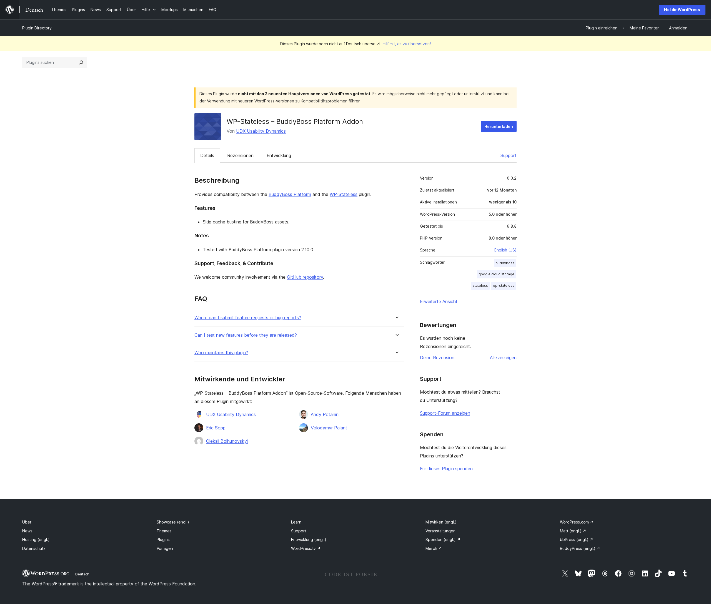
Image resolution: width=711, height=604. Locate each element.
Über (26, 522)
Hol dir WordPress (682, 9)
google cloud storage (496, 274)
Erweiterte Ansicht (438, 301)
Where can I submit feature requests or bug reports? (247, 317)
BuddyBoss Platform (290, 194)
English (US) (505, 250)
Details (207, 155)
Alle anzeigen (503, 357)
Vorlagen (165, 548)
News (27, 530)
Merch (433, 548)
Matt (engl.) (573, 530)
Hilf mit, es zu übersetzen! (407, 43)
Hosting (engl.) (36, 539)
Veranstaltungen (440, 530)
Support (508, 155)
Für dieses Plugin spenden (446, 468)
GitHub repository (305, 277)
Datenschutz (34, 548)
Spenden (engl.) (442, 539)
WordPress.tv (306, 548)
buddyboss (504, 263)
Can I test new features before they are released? (245, 335)
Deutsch (82, 574)
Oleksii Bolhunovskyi (227, 441)
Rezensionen (240, 155)
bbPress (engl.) (576, 539)
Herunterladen (498, 126)
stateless (480, 285)
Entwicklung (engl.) (308, 539)
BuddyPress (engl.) (580, 548)
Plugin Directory (37, 28)
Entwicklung (279, 155)
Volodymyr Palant (329, 428)
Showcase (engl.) (173, 522)
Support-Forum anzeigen (445, 413)
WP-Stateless (343, 194)
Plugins (163, 539)
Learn (296, 522)
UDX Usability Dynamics (261, 131)
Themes (164, 530)
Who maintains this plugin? (221, 352)
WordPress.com (577, 522)
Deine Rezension (437, 357)
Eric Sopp (216, 428)
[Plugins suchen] (81, 62)
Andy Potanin (325, 414)
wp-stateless (503, 285)
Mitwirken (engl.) (441, 522)
